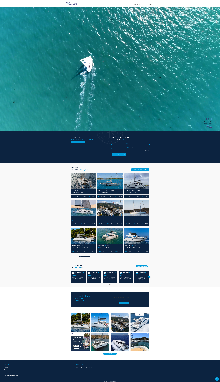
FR (151, 0)
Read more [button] (74, 281)
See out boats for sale (139, 169)
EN (153, 0)
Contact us (123, 303)
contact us (151, 4)
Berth (143, 4)
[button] (71, 277)
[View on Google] (73, 273)
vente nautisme (113, 381)
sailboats (137, 4)
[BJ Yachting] (71, 3)
